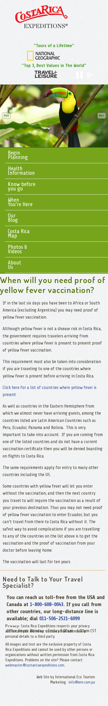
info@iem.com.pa (82, 682)
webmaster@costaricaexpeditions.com (34, 665)
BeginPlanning (18, 155)
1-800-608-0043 (46, 604)
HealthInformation (21, 170)
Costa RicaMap (19, 233)
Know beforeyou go (21, 186)
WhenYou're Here (20, 202)
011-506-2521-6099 (59, 618)
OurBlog (13, 217)
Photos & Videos (17, 249)
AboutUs (14, 264)
